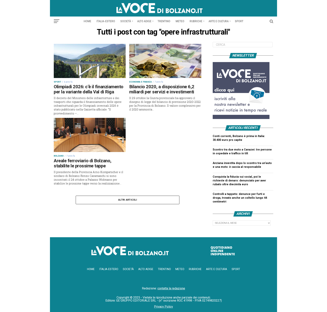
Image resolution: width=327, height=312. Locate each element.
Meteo (180, 21)
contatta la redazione (171, 288)
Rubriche (196, 21)
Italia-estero (106, 21)
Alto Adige (144, 21)
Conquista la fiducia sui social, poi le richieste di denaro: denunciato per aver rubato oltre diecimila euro (239, 180)
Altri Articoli (127, 199)
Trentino (164, 21)
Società (125, 21)
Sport (239, 21)
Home (87, 21)
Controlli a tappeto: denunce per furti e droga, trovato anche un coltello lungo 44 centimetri (240, 197)
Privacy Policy (163, 306)
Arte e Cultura (219, 21)
